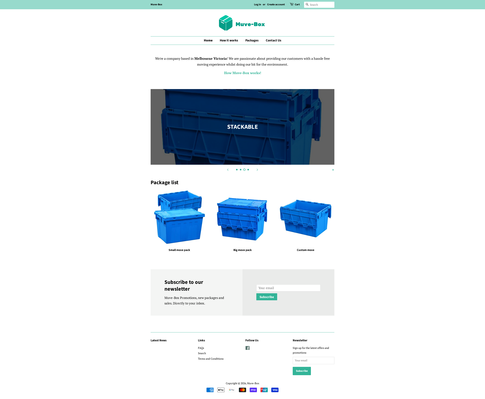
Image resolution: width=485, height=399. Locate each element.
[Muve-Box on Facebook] (247, 348)
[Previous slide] (228, 169)
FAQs (201, 348)
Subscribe (267, 297)
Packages (252, 40)
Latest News (159, 340)
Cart (297, 4)
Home (208, 40)
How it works (229, 40)
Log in (257, 4)
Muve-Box (156, 4)
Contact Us (273, 40)
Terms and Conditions (211, 358)
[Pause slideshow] (333, 169)
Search (202, 353)
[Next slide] (257, 169)
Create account (276, 4)
